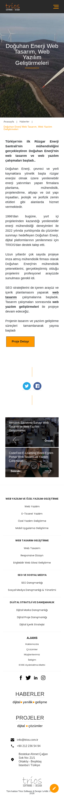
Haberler (24, 121)
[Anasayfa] (12, 12)
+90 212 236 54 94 (29, 746)
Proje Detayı (20, 341)
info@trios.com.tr (27, 739)
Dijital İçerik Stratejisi (32, 624)
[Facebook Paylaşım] (37, 386)
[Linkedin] (36, 679)
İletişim (32, 659)
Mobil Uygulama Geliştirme (32, 528)
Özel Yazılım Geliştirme (32, 521)
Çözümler (32, 649)
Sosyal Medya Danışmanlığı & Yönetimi (32, 590)
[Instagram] (43, 679)
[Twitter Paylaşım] (27, 386)
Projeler (30, 718)
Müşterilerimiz (32, 654)
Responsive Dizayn (32, 555)
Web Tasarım (32, 548)
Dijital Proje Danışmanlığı (32, 617)
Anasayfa (9, 121)
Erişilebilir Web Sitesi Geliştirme (32, 562)
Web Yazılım (32, 506)
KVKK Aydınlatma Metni (32, 665)
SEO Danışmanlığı (32, 582)
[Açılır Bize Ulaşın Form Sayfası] (54, 788)
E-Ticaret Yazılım (32, 513)
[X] (28, 679)
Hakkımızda (32, 644)
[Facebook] (21, 679)
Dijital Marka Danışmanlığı (32, 610)
